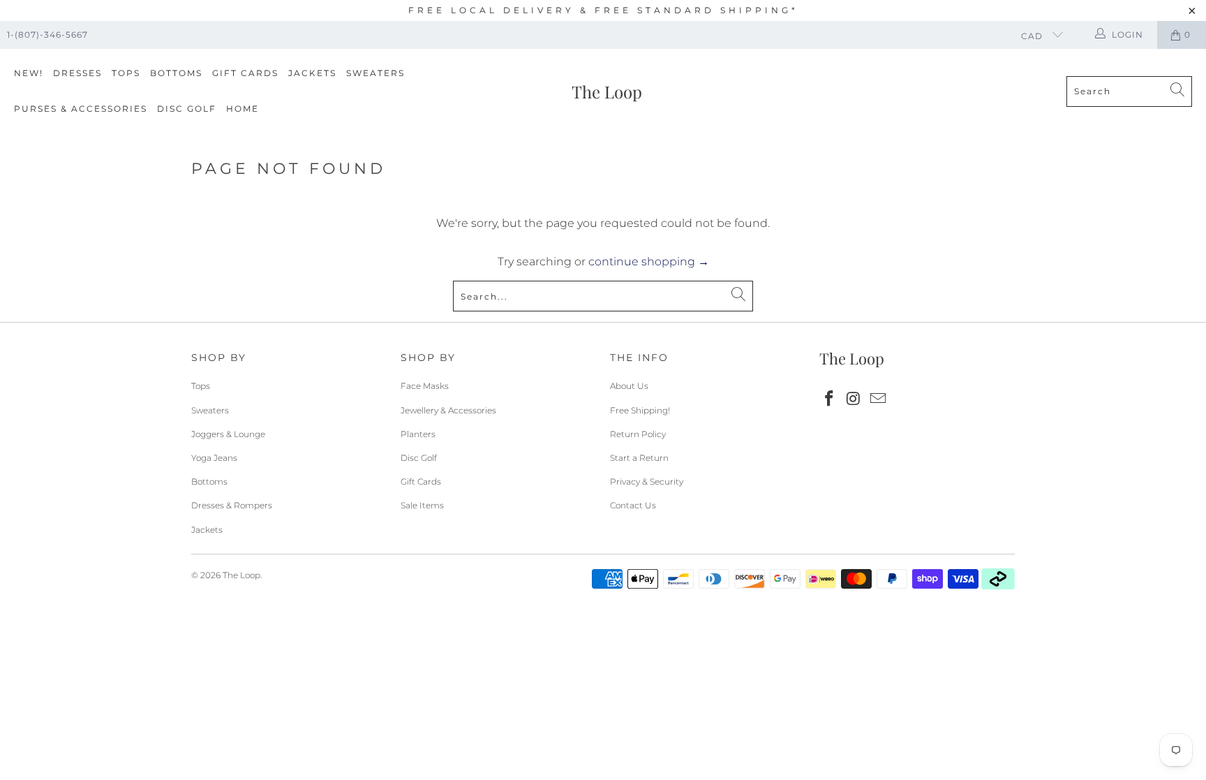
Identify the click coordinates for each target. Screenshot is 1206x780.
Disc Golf (186, 108)
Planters (418, 434)
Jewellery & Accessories (448, 410)
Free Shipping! (640, 410)
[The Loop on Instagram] (854, 399)
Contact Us (633, 505)
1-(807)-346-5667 (47, 34)
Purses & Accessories (80, 108)
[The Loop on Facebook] (829, 399)
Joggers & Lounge (228, 434)
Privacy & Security (646, 481)
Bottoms (176, 73)
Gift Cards (245, 73)
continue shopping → (648, 261)
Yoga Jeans (214, 457)
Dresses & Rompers (231, 505)
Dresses (77, 73)
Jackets (312, 73)
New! (28, 73)
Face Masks (425, 386)
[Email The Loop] (878, 399)
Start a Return (639, 457)
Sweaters (375, 73)
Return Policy (638, 434)
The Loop (241, 575)
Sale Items (422, 505)
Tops (126, 73)
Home (242, 108)
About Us (629, 386)
